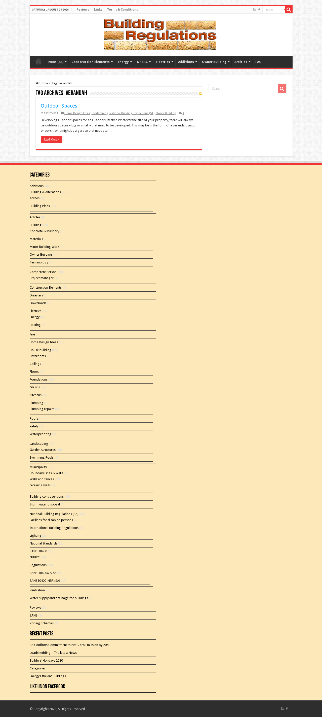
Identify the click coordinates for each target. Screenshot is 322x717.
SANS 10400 (38, 551)
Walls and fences (42, 479)
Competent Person (43, 272)
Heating (35, 325)
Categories (38, 668)
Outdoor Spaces (59, 106)
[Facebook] (259, 10)
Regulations (38, 565)
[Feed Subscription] (200, 93)
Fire (32, 334)
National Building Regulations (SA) (131, 113)
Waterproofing (40, 434)
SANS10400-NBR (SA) (45, 581)
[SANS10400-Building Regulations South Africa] (161, 34)
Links (98, 9)
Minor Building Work (44, 247)
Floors (34, 371)
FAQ (258, 62)
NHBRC (142, 62)
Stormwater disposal (45, 504)
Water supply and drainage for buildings (59, 598)
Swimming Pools (42, 457)
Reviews (82, 9)
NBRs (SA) (55, 62)
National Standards (43, 543)
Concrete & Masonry (44, 231)
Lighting (35, 535)
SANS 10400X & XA (43, 573)
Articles (240, 62)
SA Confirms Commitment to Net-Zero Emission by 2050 (70, 645)
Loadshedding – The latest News (53, 653)
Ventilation (37, 590)
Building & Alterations (45, 192)
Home (43, 83)
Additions (186, 62)
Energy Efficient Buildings (48, 676)
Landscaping (100, 113)
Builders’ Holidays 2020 (46, 660)
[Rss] (255, 10)
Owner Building (214, 62)
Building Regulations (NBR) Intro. (38, 61)
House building (40, 350)
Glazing (35, 387)
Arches (34, 198)
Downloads (38, 303)
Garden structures (43, 450)
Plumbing (36, 403)
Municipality (38, 467)
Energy (123, 62)
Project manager (42, 278)
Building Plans (40, 206)
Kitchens (36, 395)
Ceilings (35, 364)
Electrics (163, 62)
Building (36, 225)
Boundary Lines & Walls (46, 473)
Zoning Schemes (42, 623)
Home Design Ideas (77, 113)
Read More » (51, 139)
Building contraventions (47, 496)
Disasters (36, 295)
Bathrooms (38, 356)
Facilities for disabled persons (51, 520)
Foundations (39, 379)
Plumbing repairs (42, 409)
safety (34, 426)
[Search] (289, 9)
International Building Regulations (54, 528)
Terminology (39, 262)
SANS (33, 615)
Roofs (34, 418)
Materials (36, 239)
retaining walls (40, 485)
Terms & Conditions (122, 9)
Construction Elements (90, 62)
